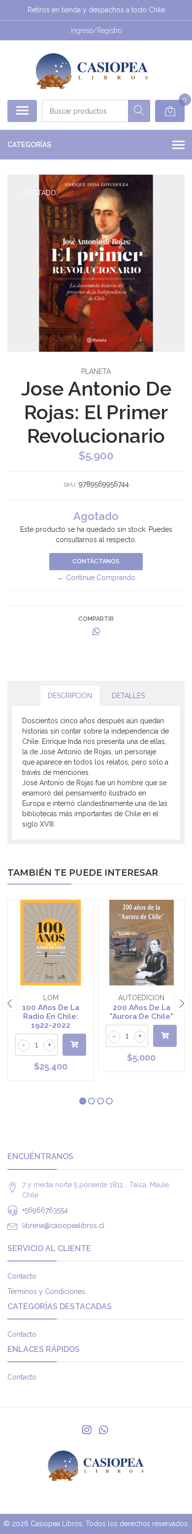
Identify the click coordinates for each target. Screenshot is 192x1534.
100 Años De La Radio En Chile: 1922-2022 (50, 1016)
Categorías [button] (29, 145)
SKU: (70, 484)
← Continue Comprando (96, 578)
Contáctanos (96, 561)
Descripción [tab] (70, 696)
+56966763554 (45, 1210)
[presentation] (9, 1003)
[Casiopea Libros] (91, 70)
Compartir (96, 618)
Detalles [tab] (128, 696)
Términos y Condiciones (46, 1291)
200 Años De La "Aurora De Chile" (141, 1012)
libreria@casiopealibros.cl (63, 1225)
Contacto (21, 1276)
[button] (82, 1101)
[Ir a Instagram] (86, 1430)
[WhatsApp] (103, 1430)
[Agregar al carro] (74, 1045)
